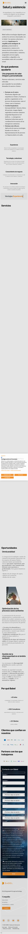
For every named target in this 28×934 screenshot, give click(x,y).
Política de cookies (5, 470)
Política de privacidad (16, 470)
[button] (3, 456)
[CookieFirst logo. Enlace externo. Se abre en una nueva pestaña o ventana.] (1, 457)
